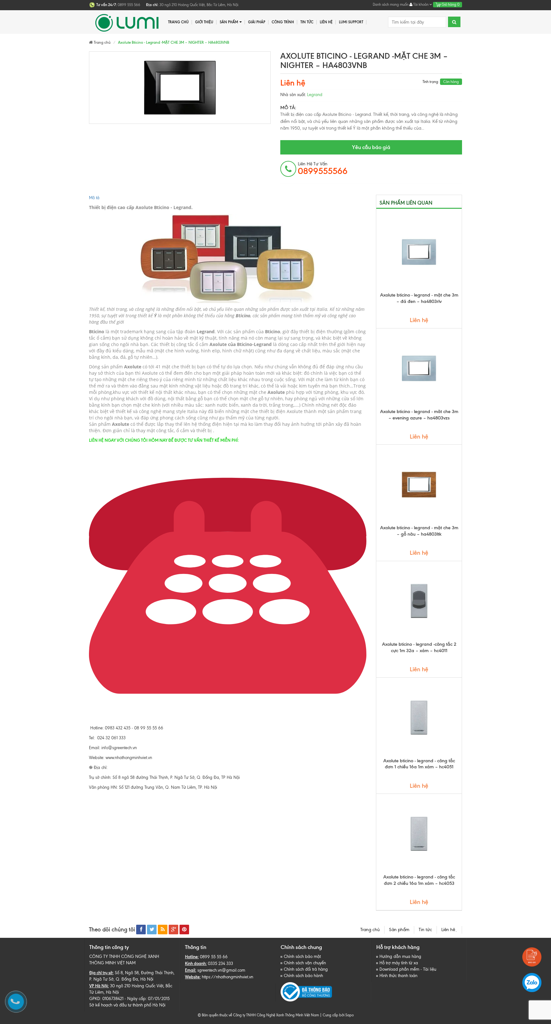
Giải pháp (256, 22)
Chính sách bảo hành (303, 975)
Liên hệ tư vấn (323, 168)
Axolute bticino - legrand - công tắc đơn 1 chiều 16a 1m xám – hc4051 (419, 764)
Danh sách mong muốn (390, 4)
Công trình (283, 22)
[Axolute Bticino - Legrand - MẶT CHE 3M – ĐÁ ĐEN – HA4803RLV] (419, 252)
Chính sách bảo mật (302, 956)
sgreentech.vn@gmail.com (221, 970)
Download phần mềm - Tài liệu (407, 969)
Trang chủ (178, 22)
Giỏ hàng (450, 4)
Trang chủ (370, 929)
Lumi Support (351, 22)
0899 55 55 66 (214, 956)
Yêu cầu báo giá (371, 147)
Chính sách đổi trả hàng (306, 969)
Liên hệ (326, 22)
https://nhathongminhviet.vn (227, 977)
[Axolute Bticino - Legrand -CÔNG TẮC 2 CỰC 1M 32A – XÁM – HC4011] (419, 601)
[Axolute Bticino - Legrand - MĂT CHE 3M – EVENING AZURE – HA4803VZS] (419, 368)
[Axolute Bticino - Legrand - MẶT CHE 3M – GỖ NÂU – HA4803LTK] (419, 484)
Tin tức (306, 22)
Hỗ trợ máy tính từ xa (398, 962)
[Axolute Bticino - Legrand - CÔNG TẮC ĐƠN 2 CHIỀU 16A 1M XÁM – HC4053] (419, 834)
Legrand (314, 94)
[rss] (162, 929)
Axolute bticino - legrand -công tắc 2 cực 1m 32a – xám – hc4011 (419, 647)
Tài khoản (421, 4)
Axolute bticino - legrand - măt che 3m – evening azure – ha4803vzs (419, 415)
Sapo (349, 1015)
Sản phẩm (229, 22)
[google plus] (173, 929)
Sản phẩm (399, 929)
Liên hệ (449, 929)
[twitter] (152, 929)
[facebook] (141, 929)
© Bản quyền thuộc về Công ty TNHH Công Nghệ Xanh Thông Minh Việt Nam (258, 1015)
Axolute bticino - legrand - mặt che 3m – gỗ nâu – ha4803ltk (419, 531)
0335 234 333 (220, 963)
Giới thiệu (204, 22)
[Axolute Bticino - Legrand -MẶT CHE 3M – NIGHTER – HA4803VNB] (179, 88)
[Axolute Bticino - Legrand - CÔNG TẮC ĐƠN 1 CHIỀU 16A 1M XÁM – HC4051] (419, 717)
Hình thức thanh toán (398, 975)
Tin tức (425, 929)
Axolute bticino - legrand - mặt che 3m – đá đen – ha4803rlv (419, 298)
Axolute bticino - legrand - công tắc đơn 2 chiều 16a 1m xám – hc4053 (419, 880)
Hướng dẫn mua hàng (400, 956)
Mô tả (94, 197)
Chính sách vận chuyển (305, 962)
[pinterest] (184, 929)
